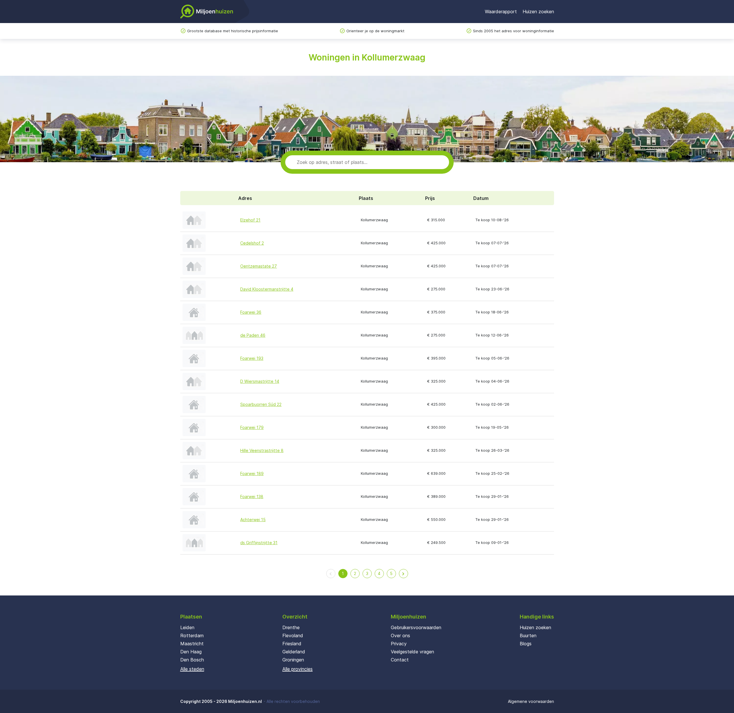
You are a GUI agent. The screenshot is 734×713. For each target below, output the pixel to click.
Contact (400, 660)
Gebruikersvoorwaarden (416, 627)
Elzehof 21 (250, 220)
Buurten (528, 635)
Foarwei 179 (252, 427)
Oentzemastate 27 (258, 266)
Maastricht (192, 643)
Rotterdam (192, 635)
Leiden (187, 627)
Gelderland (293, 652)
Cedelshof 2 (252, 243)
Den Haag (191, 652)
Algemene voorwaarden (531, 701)
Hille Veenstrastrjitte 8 (262, 450)
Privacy (399, 643)
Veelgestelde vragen (412, 652)
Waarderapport (501, 11)
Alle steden (192, 669)
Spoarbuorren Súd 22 (260, 404)
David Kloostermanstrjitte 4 (266, 289)
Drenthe (291, 627)
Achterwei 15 (253, 519)
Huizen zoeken (538, 11)
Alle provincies (297, 669)
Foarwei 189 (252, 473)
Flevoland (292, 635)
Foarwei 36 (250, 312)
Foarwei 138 (251, 496)
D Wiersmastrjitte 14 (259, 381)
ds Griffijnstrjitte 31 (258, 542)
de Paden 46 (252, 335)
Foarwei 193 (251, 358)
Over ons (400, 635)
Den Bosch (192, 660)
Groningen (293, 660)
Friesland (291, 643)
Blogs (526, 643)
